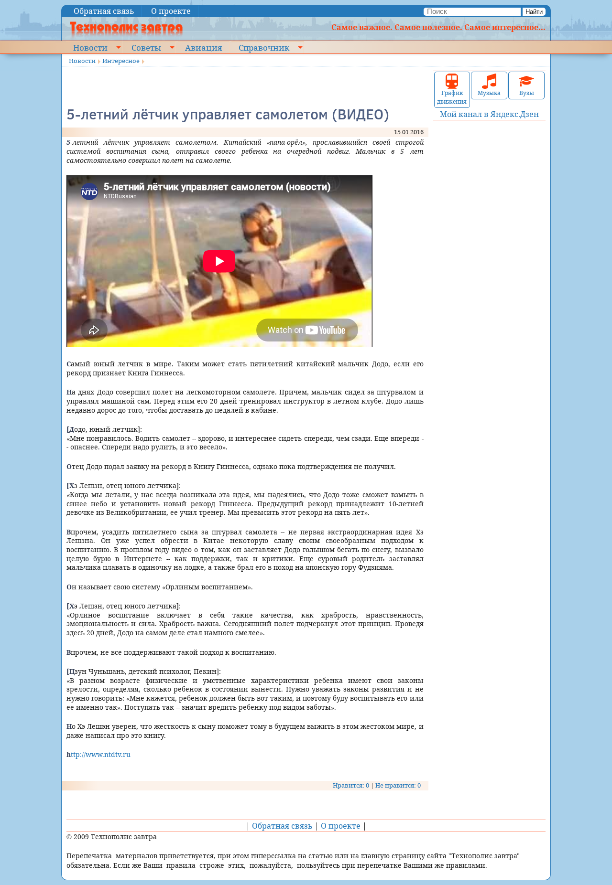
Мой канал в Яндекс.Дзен (489, 114)
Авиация (203, 47)
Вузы (526, 93)
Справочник (264, 47)
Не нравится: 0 (398, 785)
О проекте (171, 11)
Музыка (489, 93)
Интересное (121, 60)
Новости (90, 47)
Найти (534, 11)
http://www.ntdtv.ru (98, 754)
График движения (452, 97)
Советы (146, 47)
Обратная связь (104, 11)
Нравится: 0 (351, 785)
